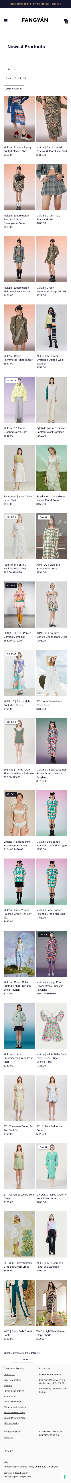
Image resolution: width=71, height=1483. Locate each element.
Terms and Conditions (46, 1466)
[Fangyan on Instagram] (6, 1462)
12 (14, 78)
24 (19, 78)
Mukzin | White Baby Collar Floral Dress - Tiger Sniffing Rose (51, 1058)
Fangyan (24, 1473)
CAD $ (8, 1451)
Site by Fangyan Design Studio (17, 1477)
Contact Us (9, 1374)
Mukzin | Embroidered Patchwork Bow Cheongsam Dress (16, 219)
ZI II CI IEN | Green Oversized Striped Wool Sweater (50, 360)
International (10, 1396)
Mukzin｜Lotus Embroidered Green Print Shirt (18, 1058)
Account (8, 1385)
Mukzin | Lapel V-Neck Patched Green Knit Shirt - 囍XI (19, 914)
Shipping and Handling (15, 1407)
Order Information (12, 1380)
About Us (8, 1437)
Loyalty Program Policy (15, 1418)
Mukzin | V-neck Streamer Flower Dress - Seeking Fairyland (51, 773)
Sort (9, 69)
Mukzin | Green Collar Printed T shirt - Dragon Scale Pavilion (17, 986)
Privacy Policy (11, 1466)
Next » (26, 1359)
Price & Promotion (12, 1401)
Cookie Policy (27, 1466)
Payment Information (14, 1391)
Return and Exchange (14, 1412)
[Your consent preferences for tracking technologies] (64, 1476)
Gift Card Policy (11, 1423)
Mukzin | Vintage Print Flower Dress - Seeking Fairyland (49, 986)
